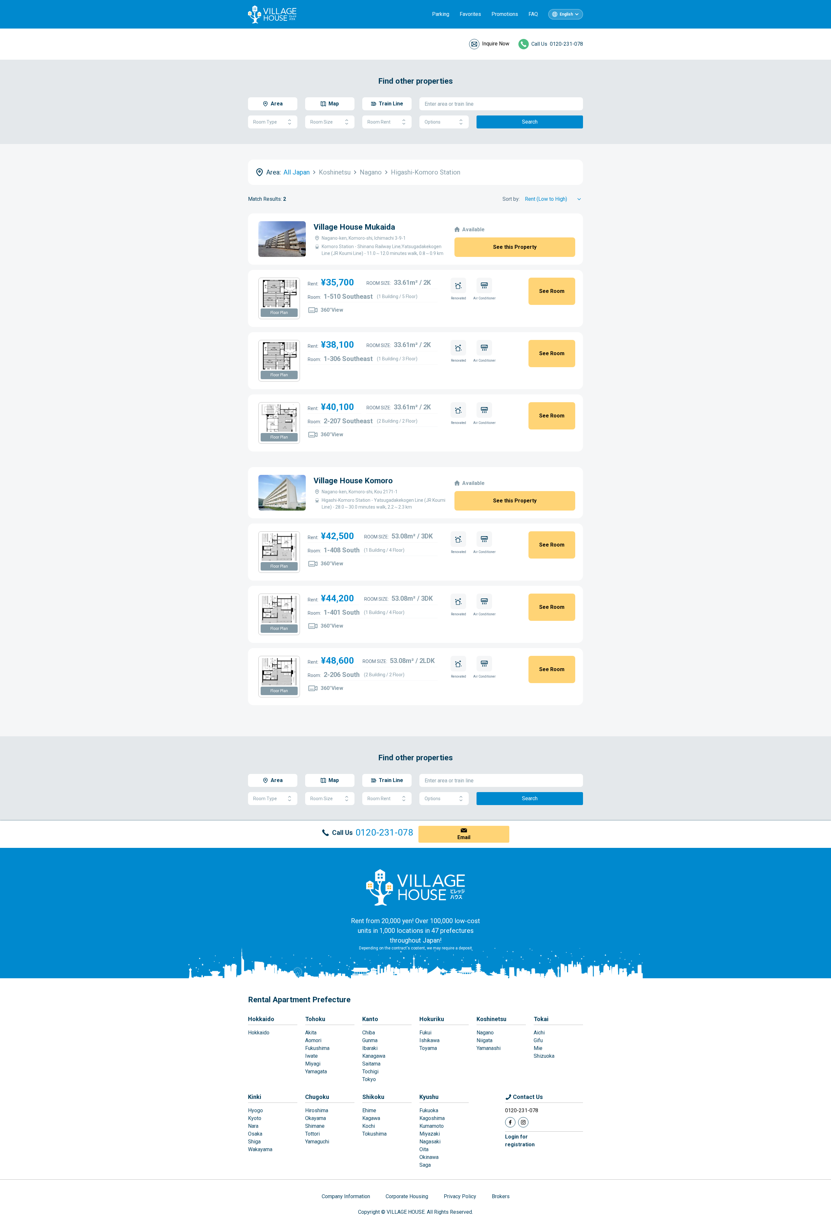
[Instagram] (523, 1122)
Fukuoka (428, 1110)
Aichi (539, 1033)
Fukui (425, 1033)
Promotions (504, 14)
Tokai (541, 1019)
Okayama (315, 1118)
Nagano (485, 1033)
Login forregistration (520, 1141)
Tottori (312, 1134)
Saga (425, 1165)
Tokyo (369, 1079)
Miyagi (312, 1064)
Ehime (369, 1110)
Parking (440, 14)
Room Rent (379, 122)
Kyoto (254, 1118)
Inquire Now (495, 44)
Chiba (368, 1033)
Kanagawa (373, 1056)
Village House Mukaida (354, 227)
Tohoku (315, 1019)
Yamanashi (489, 1048)
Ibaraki (370, 1048)
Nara (253, 1126)
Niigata (484, 1040)
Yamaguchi (317, 1142)
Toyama (428, 1048)
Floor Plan (279, 312)
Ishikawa (429, 1040)
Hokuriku (431, 1019)
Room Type (265, 122)
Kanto (370, 1019)
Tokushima (374, 1134)
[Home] (415, 887)
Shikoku (373, 1096)
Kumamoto (431, 1126)
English (566, 14)
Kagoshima (432, 1118)
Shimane (315, 1126)
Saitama (371, 1064)
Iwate (311, 1056)
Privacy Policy (460, 1196)
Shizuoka (544, 1056)
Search (530, 122)
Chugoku (317, 1096)
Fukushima (317, 1048)
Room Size (321, 122)
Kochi (368, 1126)
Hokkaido (261, 1019)
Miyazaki (429, 1134)
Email (463, 837)
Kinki (254, 1096)
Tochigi (370, 1071)
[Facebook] (510, 1122)
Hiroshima (316, 1110)
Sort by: (511, 199)
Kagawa (371, 1118)
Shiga (254, 1142)
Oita (423, 1149)
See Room (551, 291)
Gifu (538, 1040)
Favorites (470, 14)
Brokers (501, 1196)
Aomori (313, 1040)
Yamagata (316, 1071)
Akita (310, 1033)
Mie (538, 1048)
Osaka (255, 1134)
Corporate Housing (407, 1196)
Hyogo (255, 1110)
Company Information (346, 1196)
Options (432, 122)
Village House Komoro (353, 480)
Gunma (370, 1040)
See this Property (515, 247)
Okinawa (429, 1157)
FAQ (533, 14)
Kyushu (429, 1096)
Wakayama (260, 1149)
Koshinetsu (491, 1019)
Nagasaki (429, 1142)
